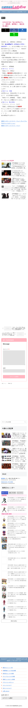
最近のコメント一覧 (8, 667)
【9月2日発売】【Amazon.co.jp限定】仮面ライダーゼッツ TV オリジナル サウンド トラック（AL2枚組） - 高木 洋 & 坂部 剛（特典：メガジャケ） (16, 567)
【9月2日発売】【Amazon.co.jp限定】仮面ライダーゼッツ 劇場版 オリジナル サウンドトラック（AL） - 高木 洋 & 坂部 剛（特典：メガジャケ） (16, 574)
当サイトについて (7, 688)
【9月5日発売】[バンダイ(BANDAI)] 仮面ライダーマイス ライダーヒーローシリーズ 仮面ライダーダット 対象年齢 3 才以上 (17, 608)
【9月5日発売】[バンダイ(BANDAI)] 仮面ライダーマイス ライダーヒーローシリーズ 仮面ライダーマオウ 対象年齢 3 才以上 (17, 601)
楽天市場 (3, 478)
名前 (4, 368)
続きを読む (14, 621)
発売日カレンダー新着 (8, 673)
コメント (6, 349)
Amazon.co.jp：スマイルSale (7, 481)
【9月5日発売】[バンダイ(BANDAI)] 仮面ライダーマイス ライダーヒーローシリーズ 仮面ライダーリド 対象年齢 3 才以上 (17, 615)
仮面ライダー (5, 492)
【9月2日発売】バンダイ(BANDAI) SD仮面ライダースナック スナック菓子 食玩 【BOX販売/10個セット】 (17, 581)
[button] (25, 422)
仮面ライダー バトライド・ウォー (10, 125)
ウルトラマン (20, 492)
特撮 (4, 17)
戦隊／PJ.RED (12, 492)
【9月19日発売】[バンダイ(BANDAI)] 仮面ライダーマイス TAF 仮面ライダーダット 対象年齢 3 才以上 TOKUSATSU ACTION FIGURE (16, 499)
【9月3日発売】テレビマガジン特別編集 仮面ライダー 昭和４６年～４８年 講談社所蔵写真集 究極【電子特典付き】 (17, 594)
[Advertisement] (14, 144)
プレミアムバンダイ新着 (9, 676)
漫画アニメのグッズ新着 (9, 679)
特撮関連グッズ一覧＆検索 (9, 670)
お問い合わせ (6, 691)
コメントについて (7, 685)
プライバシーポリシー (8, 682)
